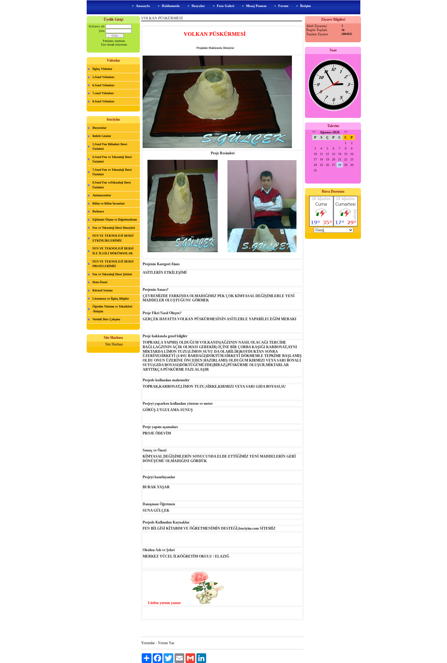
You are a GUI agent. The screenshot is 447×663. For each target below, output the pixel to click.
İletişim (305, 6)
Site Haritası (114, 344)
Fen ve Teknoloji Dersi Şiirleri (112, 274)
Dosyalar (198, 6)
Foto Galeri (225, 6)
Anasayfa (143, 6)
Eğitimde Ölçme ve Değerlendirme (114, 219)
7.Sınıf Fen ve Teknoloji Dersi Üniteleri (112, 172)
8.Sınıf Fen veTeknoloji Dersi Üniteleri (111, 185)
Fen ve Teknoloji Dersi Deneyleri (113, 227)
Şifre (102, 31)
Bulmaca (98, 211)
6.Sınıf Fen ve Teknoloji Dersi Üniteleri (112, 159)
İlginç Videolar (102, 68)
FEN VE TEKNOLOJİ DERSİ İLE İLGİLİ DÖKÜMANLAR (112, 251)
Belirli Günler (101, 136)
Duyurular (99, 127)
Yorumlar (148, 643)
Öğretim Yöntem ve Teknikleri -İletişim (112, 309)
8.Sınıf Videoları (103, 101)
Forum (283, 6)
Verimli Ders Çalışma (106, 319)
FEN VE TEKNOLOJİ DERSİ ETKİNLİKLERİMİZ (112, 238)
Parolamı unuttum (114, 41)
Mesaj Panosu (256, 6)
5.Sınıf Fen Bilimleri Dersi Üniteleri (109, 147)
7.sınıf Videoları (103, 93)
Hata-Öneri (99, 282)
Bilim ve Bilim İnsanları (108, 203)
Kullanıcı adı (97, 26)
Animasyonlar (101, 195)
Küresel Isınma (102, 290)
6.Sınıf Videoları (103, 85)
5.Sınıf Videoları (103, 77)
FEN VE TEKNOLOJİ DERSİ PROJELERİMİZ (112, 264)
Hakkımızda (171, 6)
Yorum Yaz (166, 643)
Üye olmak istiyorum (114, 44)
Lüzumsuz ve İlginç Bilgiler (110, 298)
